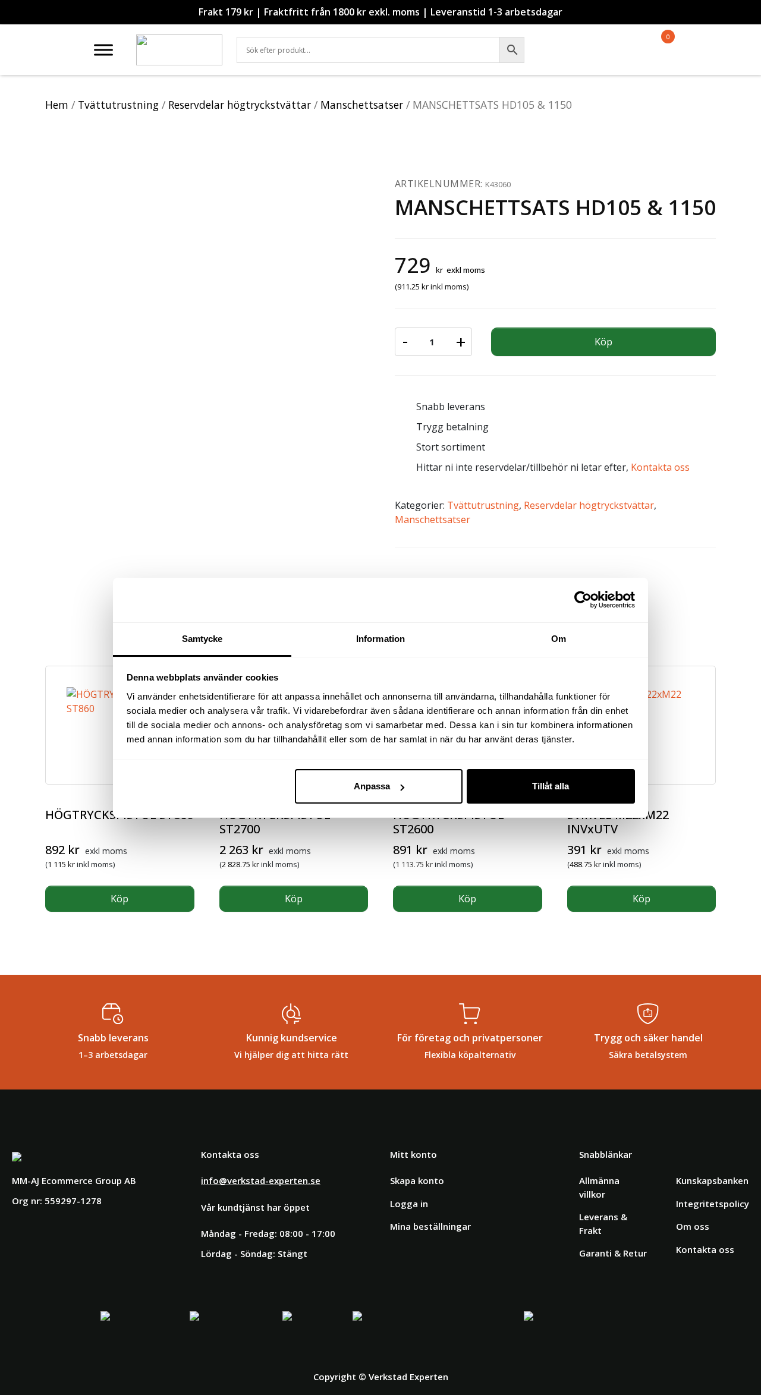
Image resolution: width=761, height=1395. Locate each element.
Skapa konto (417, 1180)
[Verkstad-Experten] (179, 41)
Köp (603, 341)
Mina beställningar (430, 1226)
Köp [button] (119, 898)
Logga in (409, 1204)
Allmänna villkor (599, 1187)
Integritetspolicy (712, 1204)
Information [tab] (380, 639)
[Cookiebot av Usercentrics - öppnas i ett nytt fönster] (583, 600)
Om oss (692, 1226)
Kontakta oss (660, 467)
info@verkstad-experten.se (260, 1180)
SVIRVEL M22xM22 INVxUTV (618, 822)
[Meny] (103, 49)
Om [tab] (558, 639)
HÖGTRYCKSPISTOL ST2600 (448, 822)
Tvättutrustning (118, 104)
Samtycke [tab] (202, 639)
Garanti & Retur (613, 1253)
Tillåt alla (550, 786)
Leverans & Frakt (603, 1223)
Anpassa (372, 786)
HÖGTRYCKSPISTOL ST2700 (275, 822)
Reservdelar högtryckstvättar (239, 104)
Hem (56, 104)
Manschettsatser (361, 104)
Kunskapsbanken (712, 1180)
